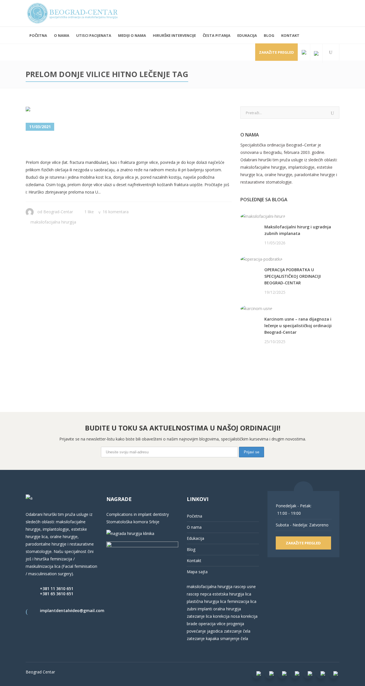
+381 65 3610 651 (56, 593)
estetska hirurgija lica (231, 594)
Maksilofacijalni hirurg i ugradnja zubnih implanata (297, 230)
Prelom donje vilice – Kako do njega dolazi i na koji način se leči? (122, 145)
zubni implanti (199, 608)
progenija (235, 623)
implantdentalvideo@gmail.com (72, 610)
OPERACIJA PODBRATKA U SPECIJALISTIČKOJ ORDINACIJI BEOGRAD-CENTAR (292, 276)
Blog (191, 549)
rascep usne (245, 586)
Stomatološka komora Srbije (132, 521)
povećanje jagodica (205, 631)
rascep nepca (199, 594)
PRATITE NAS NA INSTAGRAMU (270, 371)
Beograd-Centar (58, 211)
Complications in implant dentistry (137, 514)
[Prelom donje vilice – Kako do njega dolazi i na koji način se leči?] (62, 110)
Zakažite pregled (276, 52)
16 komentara (116, 211)
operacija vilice (212, 623)
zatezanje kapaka (203, 638)
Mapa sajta (197, 571)
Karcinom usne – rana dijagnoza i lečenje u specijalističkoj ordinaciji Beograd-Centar (298, 325)
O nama (194, 527)
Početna (194, 516)
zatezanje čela (237, 631)
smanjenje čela (234, 638)
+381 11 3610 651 (56, 588)
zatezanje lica (199, 616)
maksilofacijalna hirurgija (210, 586)
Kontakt (194, 560)
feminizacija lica (241, 601)
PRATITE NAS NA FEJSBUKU (266, 363)
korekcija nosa (226, 616)
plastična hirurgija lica (206, 601)
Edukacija (195, 538)
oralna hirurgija (227, 608)
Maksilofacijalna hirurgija (53, 222)
